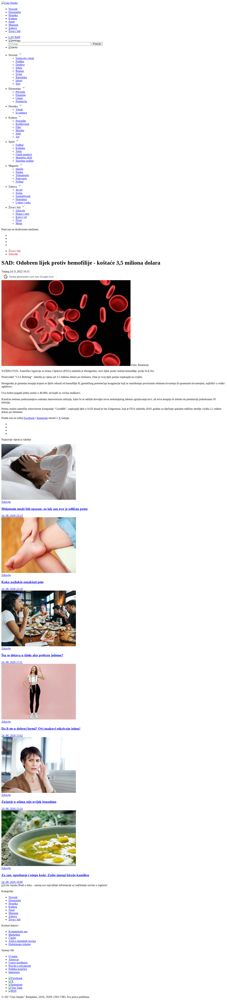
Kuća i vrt (21, 216)
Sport (12, 21)
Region (20, 70)
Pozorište (21, 120)
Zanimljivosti (23, 196)
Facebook (29, 417)
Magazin (13, 24)
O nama (13, 956)
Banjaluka (21, 77)
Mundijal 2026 (24, 157)
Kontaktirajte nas (18, 931)
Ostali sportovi (24, 154)
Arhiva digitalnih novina (22, 941)
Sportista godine (25, 160)
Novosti (13, 8)
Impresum (14, 972)
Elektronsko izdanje (20, 944)
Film (18, 127)
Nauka (19, 172)
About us (14, 959)
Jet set (19, 189)
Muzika (20, 130)
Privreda (20, 91)
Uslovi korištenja (18, 962)
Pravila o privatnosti (20, 965)
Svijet (19, 74)
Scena (19, 192)
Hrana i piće (22, 213)
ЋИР (17, 37)
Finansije (21, 95)
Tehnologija (22, 175)
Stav (18, 83)
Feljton (19, 181)
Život (19, 220)
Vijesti (19, 109)
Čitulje (12, 937)
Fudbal (19, 144)
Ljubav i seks (23, 202)
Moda (19, 223)
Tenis (19, 151)
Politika (20, 61)
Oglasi (19, 98)
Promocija (21, 101)
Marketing (14, 934)
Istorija (19, 168)
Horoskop (21, 199)
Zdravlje (20, 210)
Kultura (13, 18)
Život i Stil (14, 31)
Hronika (13, 15)
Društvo (20, 64)
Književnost (22, 124)
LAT (11, 37)
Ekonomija (15, 12)
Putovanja (21, 178)
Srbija (19, 67)
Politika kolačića (18, 968)
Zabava (13, 28)
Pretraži (97, 44)
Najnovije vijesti (25, 58)
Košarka (20, 148)
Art (17, 136)
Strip (18, 133)
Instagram (42, 417)
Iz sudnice (21, 112)
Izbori (19, 80)
